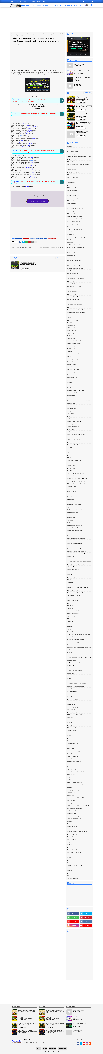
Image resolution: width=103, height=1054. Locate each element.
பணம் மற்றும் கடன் (71, 644)
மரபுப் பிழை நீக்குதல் (72, 769)
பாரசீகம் (69, 678)
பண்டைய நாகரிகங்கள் (72, 649)
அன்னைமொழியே (71, 182)
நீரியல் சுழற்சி (70, 621)
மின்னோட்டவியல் (71, 792)
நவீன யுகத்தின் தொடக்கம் (73, 600)
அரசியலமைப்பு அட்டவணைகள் (74, 213)
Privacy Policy (25, 1)
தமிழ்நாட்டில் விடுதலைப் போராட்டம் (74, 533)
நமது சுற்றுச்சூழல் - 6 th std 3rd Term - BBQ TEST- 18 (79, 587)
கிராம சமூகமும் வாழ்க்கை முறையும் (74, 439)
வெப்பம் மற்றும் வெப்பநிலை (73, 867)
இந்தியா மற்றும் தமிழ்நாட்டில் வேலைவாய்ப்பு (76, 289)
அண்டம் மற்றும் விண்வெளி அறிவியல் (75, 179)
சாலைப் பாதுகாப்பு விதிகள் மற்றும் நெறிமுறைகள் (77, 481)
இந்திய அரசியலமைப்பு (72, 276)
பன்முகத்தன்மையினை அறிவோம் (74, 655)
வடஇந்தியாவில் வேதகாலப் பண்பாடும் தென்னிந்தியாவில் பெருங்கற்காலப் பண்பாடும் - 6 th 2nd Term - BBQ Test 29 (28, 264)
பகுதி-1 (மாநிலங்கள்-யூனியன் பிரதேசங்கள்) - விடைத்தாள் (79, 634)
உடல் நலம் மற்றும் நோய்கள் (73, 335)
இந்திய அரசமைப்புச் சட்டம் (73, 273)
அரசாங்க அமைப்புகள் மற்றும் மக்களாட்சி (75, 198)
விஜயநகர (70, 842)
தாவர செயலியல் (71, 540)
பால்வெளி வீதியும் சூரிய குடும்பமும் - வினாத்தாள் (77, 683)
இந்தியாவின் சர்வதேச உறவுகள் (74, 299)
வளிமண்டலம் (70, 829)
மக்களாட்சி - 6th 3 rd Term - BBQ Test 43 (77, 745)
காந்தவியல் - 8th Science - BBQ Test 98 (76, 418)
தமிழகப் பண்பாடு (71, 514)
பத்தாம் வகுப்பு (70, 652)
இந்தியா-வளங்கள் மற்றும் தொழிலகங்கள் (76, 296)
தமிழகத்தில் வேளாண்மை (73, 512)
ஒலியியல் (70, 382)
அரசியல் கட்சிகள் (71, 226)
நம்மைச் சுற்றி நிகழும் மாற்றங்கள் (74, 590)
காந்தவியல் (70, 416)
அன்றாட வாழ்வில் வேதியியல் (73, 190)
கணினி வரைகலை (71, 395)
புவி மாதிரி (70, 696)
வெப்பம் (69, 862)
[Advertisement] (51, 19)
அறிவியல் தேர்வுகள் (71, 234)
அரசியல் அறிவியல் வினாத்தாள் (74, 224)
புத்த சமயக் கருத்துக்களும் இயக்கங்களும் (76, 686)
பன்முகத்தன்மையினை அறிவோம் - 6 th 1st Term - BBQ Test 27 (80, 657)
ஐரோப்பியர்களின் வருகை (72, 377)
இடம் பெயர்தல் (71, 257)
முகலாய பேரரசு (71, 795)
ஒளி (69, 385)
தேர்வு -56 (70, 574)
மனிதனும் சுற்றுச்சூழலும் (73, 758)
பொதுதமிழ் (70, 722)
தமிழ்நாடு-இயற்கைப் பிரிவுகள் (73, 520)
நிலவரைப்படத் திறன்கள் (72, 616)
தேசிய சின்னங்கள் (71, 566)
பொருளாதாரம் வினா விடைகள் (73, 740)
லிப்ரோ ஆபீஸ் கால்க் (72, 803)
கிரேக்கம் (70, 442)
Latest (28, 5)
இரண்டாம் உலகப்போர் (72, 330)
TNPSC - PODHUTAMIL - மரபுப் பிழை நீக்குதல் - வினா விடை (82, 78)
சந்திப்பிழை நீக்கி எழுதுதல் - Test (80, 64)
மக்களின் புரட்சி (71, 748)
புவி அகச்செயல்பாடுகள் (72, 691)
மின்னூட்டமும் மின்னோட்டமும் (73, 790)
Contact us (18, 1)
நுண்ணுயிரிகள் (71, 631)
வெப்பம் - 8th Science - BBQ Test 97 (75, 865)
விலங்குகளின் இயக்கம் (72, 849)
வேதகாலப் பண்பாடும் (19, 34)
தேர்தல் (69, 572)
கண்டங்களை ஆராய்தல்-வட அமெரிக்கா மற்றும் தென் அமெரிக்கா (80, 400)
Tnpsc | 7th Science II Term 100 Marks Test (82, 71)
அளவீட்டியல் (70, 242)
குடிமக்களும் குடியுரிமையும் (73, 447)
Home (23, 5)
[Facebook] (20, 242)
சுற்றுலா (69, 488)
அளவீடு (69, 239)
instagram (74, 925)
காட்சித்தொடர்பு (71, 413)
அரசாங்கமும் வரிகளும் (72, 203)
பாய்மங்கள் (70, 675)
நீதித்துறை (70, 618)
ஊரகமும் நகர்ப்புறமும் (72, 372)
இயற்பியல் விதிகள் (71, 325)
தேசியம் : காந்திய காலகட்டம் (73, 569)
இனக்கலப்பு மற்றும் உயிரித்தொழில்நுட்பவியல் (76, 312)
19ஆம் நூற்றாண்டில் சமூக (73, 151)
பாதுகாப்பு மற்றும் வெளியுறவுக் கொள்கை (75, 670)
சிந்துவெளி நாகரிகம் (72, 486)
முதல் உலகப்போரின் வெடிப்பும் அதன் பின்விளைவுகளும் (78, 797)
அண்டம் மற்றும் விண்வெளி (73, 177)
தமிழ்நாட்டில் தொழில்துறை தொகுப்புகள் (75, 530)
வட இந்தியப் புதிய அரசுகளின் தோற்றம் (75, 808)
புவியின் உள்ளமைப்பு (72, 701)
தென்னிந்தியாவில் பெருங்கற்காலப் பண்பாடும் (38, 238)
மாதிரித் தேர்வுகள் (71, 774)
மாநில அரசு (70, 779)
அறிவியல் (70, 231)
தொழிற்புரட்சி (70, 579)
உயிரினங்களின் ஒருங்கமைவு (73, 346)
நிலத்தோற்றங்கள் (71, 608)
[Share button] (35, 242)
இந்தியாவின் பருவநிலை (72, 302)
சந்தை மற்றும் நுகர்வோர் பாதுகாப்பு (74, 460)
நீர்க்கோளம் (70, 626)
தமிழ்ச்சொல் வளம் (71, 517)
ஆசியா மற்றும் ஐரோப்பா (72, 252)
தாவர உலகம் (70, 535)
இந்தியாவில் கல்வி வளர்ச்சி (73, 307)
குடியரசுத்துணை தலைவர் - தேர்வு (74, 449)
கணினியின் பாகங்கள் (72, 398)
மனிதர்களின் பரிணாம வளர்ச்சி (74, 764)
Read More (26, 268)
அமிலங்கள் (70, 192)
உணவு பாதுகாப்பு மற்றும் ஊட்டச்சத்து (75, 340)
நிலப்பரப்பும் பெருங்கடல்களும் (73, 610)
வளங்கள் (70, 823)
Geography (46, 5)
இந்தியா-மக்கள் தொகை (72, 294)
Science (69, 5)
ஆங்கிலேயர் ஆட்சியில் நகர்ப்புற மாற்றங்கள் (76, 247)
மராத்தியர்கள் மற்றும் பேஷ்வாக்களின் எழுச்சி (76, 771)
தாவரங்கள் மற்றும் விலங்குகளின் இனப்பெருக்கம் (77, 551)
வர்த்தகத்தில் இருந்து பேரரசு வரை (74, 818)
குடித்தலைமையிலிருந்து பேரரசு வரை (75, 444)
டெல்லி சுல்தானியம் (71, 501)
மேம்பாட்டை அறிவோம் (72, 800)
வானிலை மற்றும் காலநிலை (73, 834)
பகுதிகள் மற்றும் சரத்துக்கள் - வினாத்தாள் (76, 639)
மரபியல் (69, 766)
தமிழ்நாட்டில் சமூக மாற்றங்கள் (73, 527)
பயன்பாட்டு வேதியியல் (72, 660)
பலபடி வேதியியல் (71, 668)
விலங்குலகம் (70, 855)
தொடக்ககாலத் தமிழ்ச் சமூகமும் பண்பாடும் (76, 577)
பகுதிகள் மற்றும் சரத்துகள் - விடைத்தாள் (75, 636)
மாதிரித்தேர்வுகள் (71, 777)
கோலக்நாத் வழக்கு (71, 457)
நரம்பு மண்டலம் (71, 597)
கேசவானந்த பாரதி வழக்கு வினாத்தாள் (75, 455)
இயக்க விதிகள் (71, 314)
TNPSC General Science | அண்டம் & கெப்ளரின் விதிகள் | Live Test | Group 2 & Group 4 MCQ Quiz (83, 124)
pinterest (86, 917)
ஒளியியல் (70, 387)
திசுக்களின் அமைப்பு (72, 556)
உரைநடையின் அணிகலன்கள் (73, 353)
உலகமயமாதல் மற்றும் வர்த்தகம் (74, 359)
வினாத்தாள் (70, 847)
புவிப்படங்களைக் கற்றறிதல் (73, 699)
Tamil (34, 5)
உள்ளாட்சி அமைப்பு (71, 361)
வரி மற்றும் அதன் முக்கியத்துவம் (74, 816)
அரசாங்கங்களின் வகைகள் (73, 200)
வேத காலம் (70, 870)
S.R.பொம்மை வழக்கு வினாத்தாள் (74, 154)
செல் (69, 494)
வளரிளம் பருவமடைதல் (72, 826)
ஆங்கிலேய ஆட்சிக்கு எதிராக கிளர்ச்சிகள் (76, 244)
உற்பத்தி (69, 356)
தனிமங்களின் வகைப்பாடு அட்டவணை (75, 507)
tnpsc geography (72, 159)
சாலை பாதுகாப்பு (71, 475)
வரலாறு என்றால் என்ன (72, 813)
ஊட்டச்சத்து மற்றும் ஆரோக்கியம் (74, 369)
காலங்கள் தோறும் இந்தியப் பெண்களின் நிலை (76, 434)
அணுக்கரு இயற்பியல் (72, 169)
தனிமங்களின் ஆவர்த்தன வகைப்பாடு (75, 504)
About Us (12, 1)
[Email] (32, 242)
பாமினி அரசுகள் (71, 673)
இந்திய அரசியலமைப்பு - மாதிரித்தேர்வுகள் (76, 278)
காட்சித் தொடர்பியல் (72, 408)
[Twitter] (23, 242)
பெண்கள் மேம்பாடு (71, 704)
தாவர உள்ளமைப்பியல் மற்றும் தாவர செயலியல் (76, 538)
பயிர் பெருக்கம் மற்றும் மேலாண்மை (74, 662)
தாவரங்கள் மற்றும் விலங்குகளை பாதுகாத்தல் (76, 553)
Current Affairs (77, 5)
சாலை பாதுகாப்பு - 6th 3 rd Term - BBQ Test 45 (77, 478)
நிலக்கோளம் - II (71, 605)
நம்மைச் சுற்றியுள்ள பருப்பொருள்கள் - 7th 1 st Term (78, 592)
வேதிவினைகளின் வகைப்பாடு (73, 878)
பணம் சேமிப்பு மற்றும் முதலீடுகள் (74, 642)
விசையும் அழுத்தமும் (72, 836)
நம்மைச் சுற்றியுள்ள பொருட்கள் (74, 595)
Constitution (54, 5)
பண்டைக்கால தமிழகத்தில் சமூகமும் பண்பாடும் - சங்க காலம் (79, 647)
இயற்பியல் (70, 322)
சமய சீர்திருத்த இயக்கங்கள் (73, 470)
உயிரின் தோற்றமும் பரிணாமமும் (74, 348)
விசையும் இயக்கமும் (72, 839)
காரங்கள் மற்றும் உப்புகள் (72, 424)
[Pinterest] (29, 242)
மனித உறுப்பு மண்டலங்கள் (73, 756)
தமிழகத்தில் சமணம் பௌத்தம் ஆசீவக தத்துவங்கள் (78, 509)
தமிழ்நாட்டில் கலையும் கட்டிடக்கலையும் (75, 525)
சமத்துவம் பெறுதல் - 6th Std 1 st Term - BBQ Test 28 (79, 468)
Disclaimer (32, 1)
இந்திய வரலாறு (71, 281)
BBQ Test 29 (26, 238)
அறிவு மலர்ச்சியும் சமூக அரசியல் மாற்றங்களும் (76, 237)
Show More (87, 92)
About (45, 1048)
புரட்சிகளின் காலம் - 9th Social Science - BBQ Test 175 (79, 688)
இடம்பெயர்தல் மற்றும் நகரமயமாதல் (74, 260)
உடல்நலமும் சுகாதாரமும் (72, 338)
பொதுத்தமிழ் (70, 725)
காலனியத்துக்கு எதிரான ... (73, 437)
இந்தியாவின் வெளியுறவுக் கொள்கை (75, 304)
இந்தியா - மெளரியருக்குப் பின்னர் (74, 286)
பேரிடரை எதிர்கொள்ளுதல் (73, 712)
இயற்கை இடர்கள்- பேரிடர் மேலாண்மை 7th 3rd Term (78, 320)
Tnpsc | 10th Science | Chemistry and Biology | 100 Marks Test (80, 156)
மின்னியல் (70, 787)
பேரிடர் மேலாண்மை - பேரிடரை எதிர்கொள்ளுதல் (77, 714)
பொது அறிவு (70, 717)
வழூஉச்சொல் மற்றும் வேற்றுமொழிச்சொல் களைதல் (77, 831)
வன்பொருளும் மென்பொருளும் (74, 810)
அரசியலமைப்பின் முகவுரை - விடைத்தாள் (75, 205)
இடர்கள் (69, 263)
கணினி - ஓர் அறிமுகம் (72, 392)
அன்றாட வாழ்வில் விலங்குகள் (73, 187)
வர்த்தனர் (70, 821)
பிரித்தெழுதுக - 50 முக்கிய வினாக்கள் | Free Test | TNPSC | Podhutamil (84, 106)
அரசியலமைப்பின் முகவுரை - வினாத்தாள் (75, 208)
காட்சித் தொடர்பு (71, 411)
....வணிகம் (70, 146)
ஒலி (69, 379)
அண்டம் (69, 174)
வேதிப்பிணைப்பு (71, 875)
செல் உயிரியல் (70, 496)
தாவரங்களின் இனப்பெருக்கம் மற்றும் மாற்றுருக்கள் (77, 546)
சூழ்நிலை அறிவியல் (72, 491)
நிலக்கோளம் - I (71, 603)
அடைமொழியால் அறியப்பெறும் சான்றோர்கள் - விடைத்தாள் (79, 164)
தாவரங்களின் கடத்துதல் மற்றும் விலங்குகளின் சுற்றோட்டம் (79, 548)
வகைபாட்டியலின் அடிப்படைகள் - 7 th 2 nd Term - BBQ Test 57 (80, 805)
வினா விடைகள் (71, 844)
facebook (74, 913)
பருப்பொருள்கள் (71, 665)
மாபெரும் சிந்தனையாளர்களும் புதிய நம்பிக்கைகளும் (78, 784)
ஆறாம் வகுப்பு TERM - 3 (73, 255)
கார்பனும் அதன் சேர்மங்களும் (73, 426)
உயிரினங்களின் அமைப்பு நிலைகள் (74, 343)
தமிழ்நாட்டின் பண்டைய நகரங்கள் (74, 522)
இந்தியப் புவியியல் (71, 283)
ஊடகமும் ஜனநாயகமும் (72, 366)
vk (86, 921)
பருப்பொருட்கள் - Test (78, 84)
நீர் (68, 623)
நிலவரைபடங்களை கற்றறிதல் (73, 613)
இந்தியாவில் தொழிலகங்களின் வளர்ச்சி (75, 309)
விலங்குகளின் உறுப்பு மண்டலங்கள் (74, 852)
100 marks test (71, 148)
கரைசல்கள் (70, 405)
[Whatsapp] (26, 242)
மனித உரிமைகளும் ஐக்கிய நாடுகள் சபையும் (76, 751)
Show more (59, 257)
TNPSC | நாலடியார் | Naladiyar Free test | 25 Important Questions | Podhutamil (83, 115)
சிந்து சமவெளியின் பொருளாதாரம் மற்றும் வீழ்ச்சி (77, 483)
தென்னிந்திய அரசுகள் (72, 559)
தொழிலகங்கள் (71, 582)
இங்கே (21, 135)
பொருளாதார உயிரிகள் (72, 732)
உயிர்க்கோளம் (70, 351)
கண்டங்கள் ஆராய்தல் (72, 403)
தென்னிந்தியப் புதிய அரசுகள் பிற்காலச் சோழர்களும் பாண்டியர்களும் (80, 561)
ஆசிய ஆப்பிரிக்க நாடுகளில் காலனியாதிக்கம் (76, 250)
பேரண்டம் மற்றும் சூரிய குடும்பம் (74, 707)
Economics (62, 5)
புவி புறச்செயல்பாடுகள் (72, 694)
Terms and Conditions (41, 1)
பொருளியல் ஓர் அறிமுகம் (73, 743)
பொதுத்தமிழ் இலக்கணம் (73, 730)
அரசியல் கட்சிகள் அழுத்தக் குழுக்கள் (75, 229)
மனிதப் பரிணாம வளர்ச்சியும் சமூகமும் (75, 761)
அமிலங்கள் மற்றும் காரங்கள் (73, 195)
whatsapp (74, 917)
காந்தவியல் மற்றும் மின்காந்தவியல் (74, 421)
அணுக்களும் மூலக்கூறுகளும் (73, 172)
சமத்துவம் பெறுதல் (71, 465)
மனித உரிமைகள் (71, 753)
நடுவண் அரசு (70, 584)
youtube (74, 921)
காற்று (69, 431)
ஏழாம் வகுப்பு (70, 374)
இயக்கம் (69, 317)
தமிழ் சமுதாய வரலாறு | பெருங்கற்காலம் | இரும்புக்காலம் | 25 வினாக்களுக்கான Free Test (83, 98)
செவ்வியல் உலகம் (71, 499)
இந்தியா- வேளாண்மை (72, 291)
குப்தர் (69, 452)
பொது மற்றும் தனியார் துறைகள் (74, 720)
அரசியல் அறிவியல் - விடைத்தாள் (74, 221)
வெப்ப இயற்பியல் (71, 860)
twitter (87, 913)
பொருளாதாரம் (71, 735)
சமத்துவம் (70, 462)
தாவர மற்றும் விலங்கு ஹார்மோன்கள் (75, 543)
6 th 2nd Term (19, 238)
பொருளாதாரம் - (71, 738)
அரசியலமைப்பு (71, 211)
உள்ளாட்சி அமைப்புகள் (72, 364)
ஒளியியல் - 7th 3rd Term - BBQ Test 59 (76, 390)
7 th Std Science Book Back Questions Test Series (82, 132)
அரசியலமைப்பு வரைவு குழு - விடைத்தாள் (75, 216)
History (39, 5)
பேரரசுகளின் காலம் (71, 709)
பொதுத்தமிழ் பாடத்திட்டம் (73, 727)
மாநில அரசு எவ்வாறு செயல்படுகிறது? (75, 782)
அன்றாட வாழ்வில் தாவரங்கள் (73, 185)
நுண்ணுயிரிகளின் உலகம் (72, 629)
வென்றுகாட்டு (70, 857)
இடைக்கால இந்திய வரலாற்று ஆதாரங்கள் (75, 265)
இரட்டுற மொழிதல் (71, 327)
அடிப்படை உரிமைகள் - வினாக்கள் (74, 161)
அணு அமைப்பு (71, 166)
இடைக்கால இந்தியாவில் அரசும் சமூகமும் (75, 268)
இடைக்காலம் (70, 270)
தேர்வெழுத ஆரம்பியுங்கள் (38, 201)
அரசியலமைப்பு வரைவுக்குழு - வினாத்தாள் (76, 218)
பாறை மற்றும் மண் (71, 681)
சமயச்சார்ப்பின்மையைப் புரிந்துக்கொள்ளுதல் (76, 473)
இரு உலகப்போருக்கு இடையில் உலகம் (75, 333)
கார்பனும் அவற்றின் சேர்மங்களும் (74, 429)
